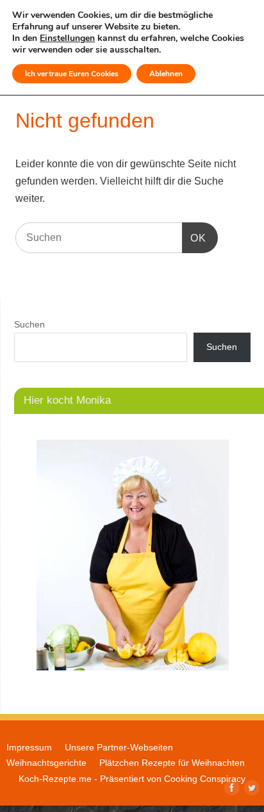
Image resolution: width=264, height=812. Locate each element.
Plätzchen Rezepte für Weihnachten (172, 763)
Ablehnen (166, 74)
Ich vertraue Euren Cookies (72, 74)
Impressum (29, 747)
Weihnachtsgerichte (46, 763)
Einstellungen (67, 38)
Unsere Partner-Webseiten (119, 747)
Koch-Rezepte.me (55, 779)
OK (194, 238)
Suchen (29, 324)
